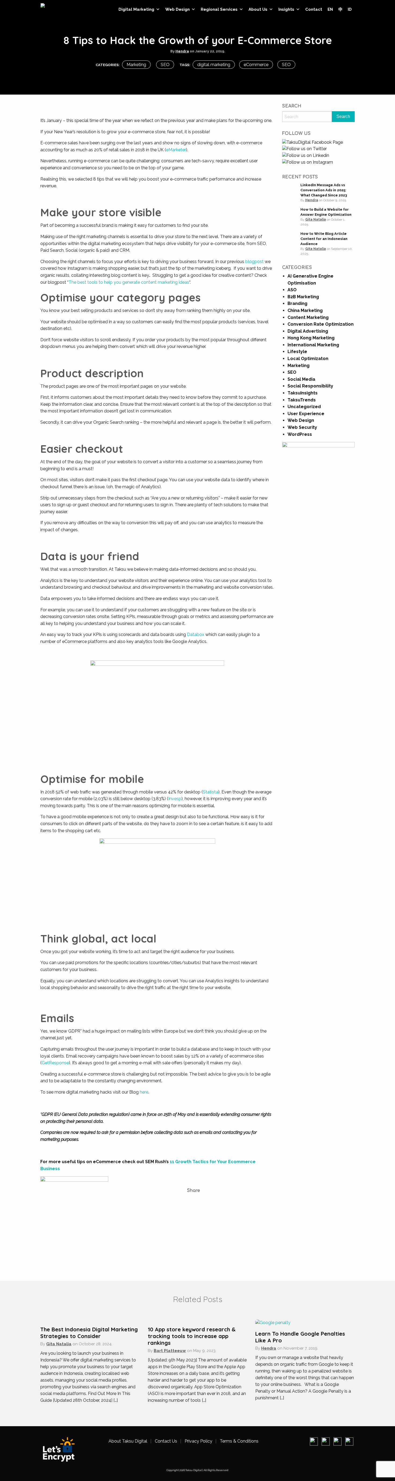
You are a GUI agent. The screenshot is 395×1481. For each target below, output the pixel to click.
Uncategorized (304, 406)
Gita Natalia (315, 219)
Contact (313, 9)
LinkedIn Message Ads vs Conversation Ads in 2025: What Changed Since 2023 (323, 190)
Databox (195, 634)
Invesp (174, 798)
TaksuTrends (302, 399)
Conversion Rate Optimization (321, 324)
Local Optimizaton (308, 358)
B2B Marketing (303, 296)
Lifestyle (297, 351)
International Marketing (313, 344)
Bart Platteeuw (170, 1350)
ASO (292, 289)
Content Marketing (308, 317)
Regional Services (219, 9)
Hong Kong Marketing (311, 337)
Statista (210, 792)
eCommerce (256, 64)
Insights (286, 9)
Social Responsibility (310, 386)
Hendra (182, 51)
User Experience (306, 413)
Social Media (301, 379)
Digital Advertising (308, 331)
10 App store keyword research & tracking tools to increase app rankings (192, 1336)
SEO (165, 64)
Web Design (177, 9)
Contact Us (166, 1441)
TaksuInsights (303, 393)
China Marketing (305, 310)
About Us (258, 9)
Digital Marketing (136, 9)
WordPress (300, 434)
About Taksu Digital (128, 1441)
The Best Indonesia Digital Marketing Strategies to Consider (89, 1332)
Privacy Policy (198, 1441)
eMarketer (176, 149)
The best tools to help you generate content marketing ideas (129, 282)
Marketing (136, 64)
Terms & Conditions (239, 1441)
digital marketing (213, 64)
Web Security (302, 427)
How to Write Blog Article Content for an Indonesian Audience (323, 239)
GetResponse (55, 1062)
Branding (297, 303)
